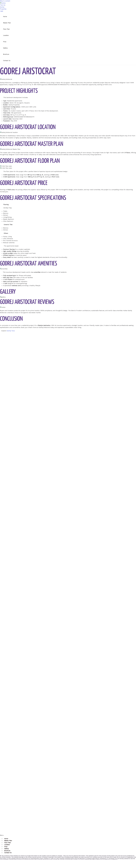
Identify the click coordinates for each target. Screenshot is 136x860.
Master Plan (8, 840)
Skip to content (5, 1)
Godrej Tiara (11, 331)
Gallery (6, 848)
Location (7, 844)
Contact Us (7, 852)
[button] (68, 835)
